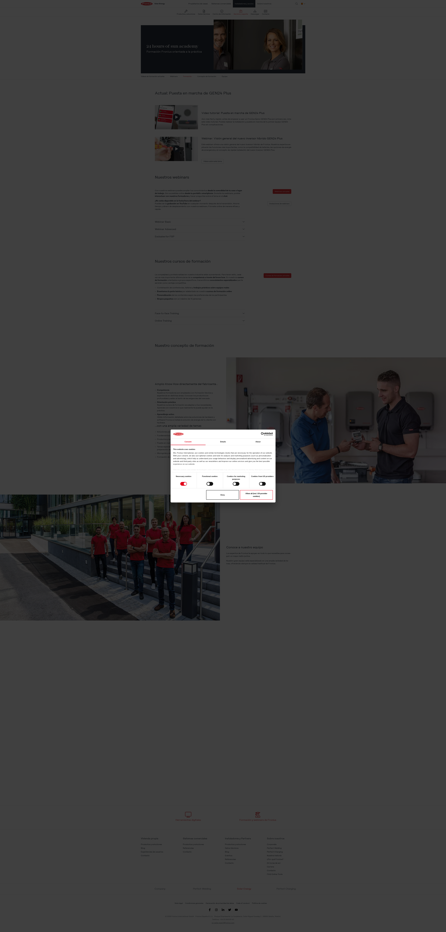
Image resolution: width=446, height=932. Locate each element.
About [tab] (258, 442)
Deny (222, 495)
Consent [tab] (188, 442)
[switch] (210, 484)
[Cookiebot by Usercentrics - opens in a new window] (262, 434)
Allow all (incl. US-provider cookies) (256, 494)
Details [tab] (223, 442)
